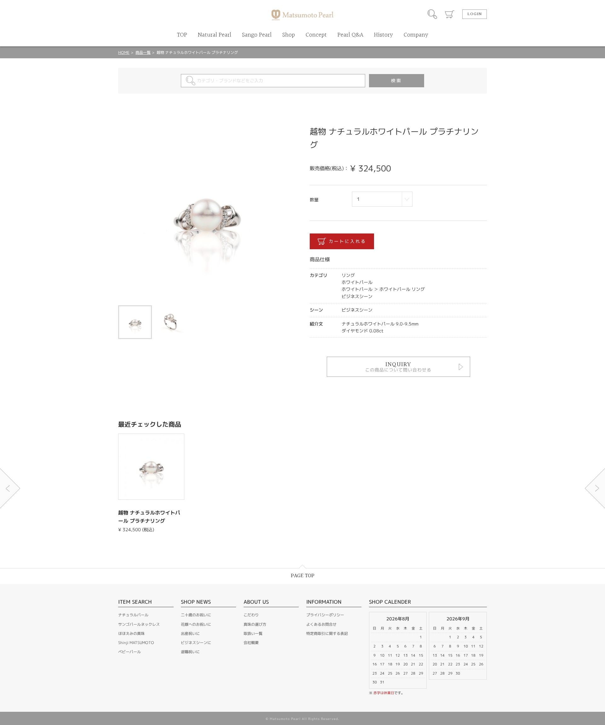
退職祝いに (190, 651)
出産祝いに (190, 633)
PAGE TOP (302, 575)
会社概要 (251, 642)
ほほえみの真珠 (131, 633)
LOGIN (474, 14)
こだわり (251, 615)
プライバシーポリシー (325, 615)
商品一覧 (143, 52)
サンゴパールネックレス (139, 624)
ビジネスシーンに (196, 642)
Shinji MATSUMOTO (136, 642)
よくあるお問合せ (321, 624)
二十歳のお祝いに (196, 615)
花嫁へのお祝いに (196, 624)
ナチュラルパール (133, 615)
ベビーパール (129, 651)
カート (449, 14)
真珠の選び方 (255, 624)
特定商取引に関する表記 (327, 633)
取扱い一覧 (253, 633)
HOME (124, 52)
